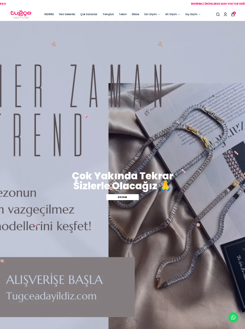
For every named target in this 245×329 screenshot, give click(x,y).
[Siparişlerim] (225, 14)
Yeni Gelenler (67, 14)
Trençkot (108, 14)
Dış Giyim (191, 14)
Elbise (135, 14)
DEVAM (122, 197)
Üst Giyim (150, 14)
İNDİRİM (49, 14)
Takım (123, 14)
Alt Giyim (171, 14)
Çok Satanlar (89, 14)
